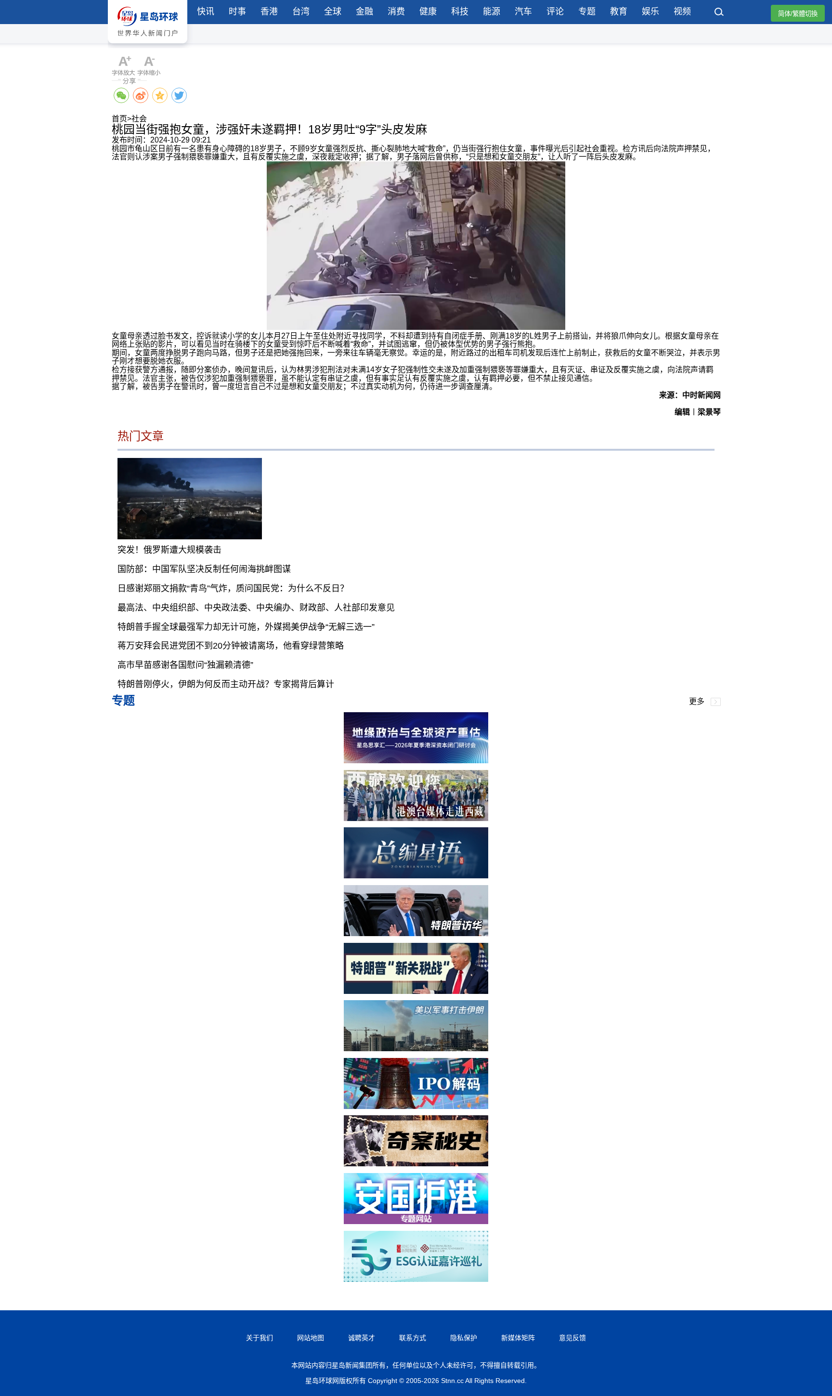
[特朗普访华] (416, 933)
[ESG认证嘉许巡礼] (416, 1279)
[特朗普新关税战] (416, 991)
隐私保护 (463, 1338)
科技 (459, 11)
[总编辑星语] (416, 876)
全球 (332, 11)
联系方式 (412, 1338)
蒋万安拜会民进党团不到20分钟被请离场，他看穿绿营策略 (230, 646)
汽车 (523, 11)
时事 (237, 11)
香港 (269, 11)
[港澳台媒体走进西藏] (416, 818)
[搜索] (719, 13)
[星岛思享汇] (416, 761)
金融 (364, 11)
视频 (682, 11)
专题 (587, 11)
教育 (618, 11)
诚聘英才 (361, 1338)
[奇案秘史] (416, 1164)
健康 (428, 11)
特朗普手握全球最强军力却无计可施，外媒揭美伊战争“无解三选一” (246, 627)
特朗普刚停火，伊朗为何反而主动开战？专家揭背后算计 (225, 684)
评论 (555, 11)
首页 (119, 119)
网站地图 (310, 1338)
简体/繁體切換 (798, 13)
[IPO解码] (416, 1106)
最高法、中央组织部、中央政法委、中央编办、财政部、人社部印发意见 (256, 608)
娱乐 (650, 11)
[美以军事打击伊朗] (416, 1048)
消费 (396, 11)
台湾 (301, 11)
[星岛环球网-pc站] (147, 45)
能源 (491, 11)
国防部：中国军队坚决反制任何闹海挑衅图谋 (204, 569)
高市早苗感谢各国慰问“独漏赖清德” (185, 665)
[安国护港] (416, 1221)
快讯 (205, 11)
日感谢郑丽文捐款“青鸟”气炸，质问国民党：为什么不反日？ (233, 588)
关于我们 (259, 1338)
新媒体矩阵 (518, 1338)
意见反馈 (572, 1338)
